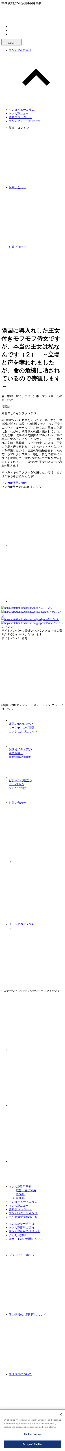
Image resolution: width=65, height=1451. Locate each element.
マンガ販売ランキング (23, 1213)
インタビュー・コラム (23, 1201)
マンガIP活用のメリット (24, 1231)
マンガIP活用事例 (20, 50)
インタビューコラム (22, 109)
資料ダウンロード (20, 117)
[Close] (61, 1414)
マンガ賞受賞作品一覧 (23, 1216)
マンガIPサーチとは (21, 1223)
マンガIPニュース (20, 113)
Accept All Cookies (32, 1444)
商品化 (20, 1194)
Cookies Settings (32, 1434)
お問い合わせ (17, 802)
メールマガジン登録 (22, 924)
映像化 (20, 1197)
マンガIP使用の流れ (14, 482)
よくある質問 (17, 1235)
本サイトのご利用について (26, 1238)
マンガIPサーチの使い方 (24, 121)
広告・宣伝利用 (26, 1190)
